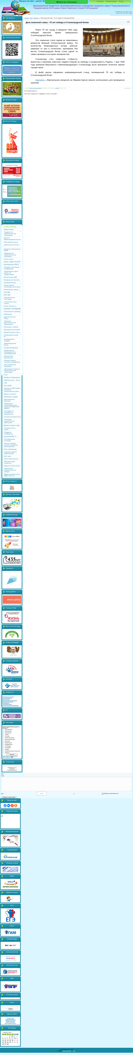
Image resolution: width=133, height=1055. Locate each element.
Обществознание (9, 737)
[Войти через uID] (5, 805)
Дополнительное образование (10, 705)
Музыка (7, 752)
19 (3, 1042)
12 (3, 1040)
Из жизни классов (7, 698)
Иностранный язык (10, 739)
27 (5, 1044)
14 (7, 1040)
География (8, 747)
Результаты (6, 756)
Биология (7, 741)
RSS (131, 13)
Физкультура (8, 742)
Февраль (36, 18)
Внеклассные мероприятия (10, 700)
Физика (7, 749)
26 (3, 1044)
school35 (57, 88)
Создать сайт (10, 1018)
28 (7, 1044)
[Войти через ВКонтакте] (8, 805)
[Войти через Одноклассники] (15, 805)
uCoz (74, 1050)
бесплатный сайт (66, 1050)
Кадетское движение (8, 701)
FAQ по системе (10, 1022)
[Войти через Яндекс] (12, 805)
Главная (100, 1)
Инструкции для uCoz (10, 1023)
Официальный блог (10, 1019)
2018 (31, 18)
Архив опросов (14, 756)
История (7, 736)
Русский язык (8, 729)
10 (15, 1038)
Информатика (8, 744)
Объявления (6, 703)
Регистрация (111, 1)
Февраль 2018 (7, 1032)
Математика (8, 731)
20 (5, 1042)
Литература (8, 732)
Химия (7, 734)
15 (10, 1040)
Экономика (8, 746)
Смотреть (39, 79)
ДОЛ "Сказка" (6, 699)
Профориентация (7, 704)
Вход (121, 1)
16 (12, 1040)
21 (7, 1042)
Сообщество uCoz (10, 1020)
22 (10, 1042)
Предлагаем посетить (8, 696)
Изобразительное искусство (12, 751)
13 (5, 1040)
